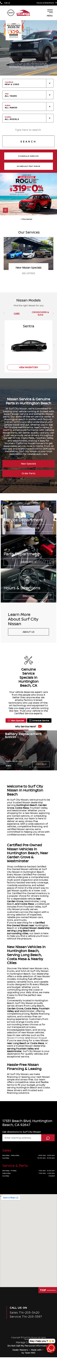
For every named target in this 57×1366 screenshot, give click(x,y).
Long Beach (37, 1005)
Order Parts (28, 473)
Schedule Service (28, 528)
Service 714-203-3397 (26, 1316)
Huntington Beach (26, 805)
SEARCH (28, 141)
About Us (28, 631)
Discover (28, 596)
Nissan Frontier (16, 1037)
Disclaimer (8, 765)
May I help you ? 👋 (40, 1341)
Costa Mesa (22, 807)
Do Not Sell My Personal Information (29, 1345)
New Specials (28, 463)
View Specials (17, 720)
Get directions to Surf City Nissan (21, 1131)
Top (43, 1290)
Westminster (31, 901)
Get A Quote (28, 273)
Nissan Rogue (38, 1037)
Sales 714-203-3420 (24, 1312)
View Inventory (28, 367)
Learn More (41, 764)
